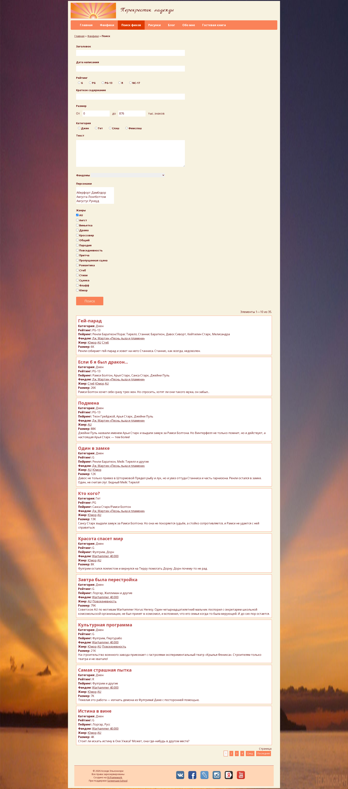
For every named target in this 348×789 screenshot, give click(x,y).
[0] (95, 189)
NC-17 (136, 83)
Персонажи (84, 183)
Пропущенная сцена (93, 260)
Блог (171, 25)
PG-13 (108, 83)
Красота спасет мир (100, 538)
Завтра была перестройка (107, 579)
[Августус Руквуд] (95, 201)
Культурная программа (105, 625)
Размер (81, 106)
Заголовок (83, 46)
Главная (86, 25)
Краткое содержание (91, 90)
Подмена (88, 403)
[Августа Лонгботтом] (95, 197)
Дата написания (87, 62)
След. (250, 753)
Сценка (84, 280)
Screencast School (117, 780)
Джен (85, 128)
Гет (100, 128)
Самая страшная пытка (105, 670)
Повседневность (91, 250)
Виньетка (85, 225)
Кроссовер (86, 235)
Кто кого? (89, 493)
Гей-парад (90, 321)
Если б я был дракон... (103, 362)
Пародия (85, 245)
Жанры (81, 210)
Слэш (115, 128)
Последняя (263, 753)
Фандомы (83, 175)
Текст (80, 135)
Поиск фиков (131, 25)
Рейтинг (82, 77)
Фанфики (107, 25)
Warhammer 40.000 (105, 556)
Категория (83, 123)
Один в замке (94, 448)
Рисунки (154, 25)
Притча (84, 255)
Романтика (87, 265)
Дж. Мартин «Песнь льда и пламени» (118, 338)
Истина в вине (94, 711)
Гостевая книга (214, 25)
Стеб (82, 270)
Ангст (83, 220)
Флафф (84, 285)
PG (94, 83)
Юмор (83, 290)
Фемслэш (135, 128)
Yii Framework (114, 777)
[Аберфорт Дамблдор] (95, 193)
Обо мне (188, 25)
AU (81, 215)
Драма (84, 230)
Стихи (83, 275)
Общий (84, 240)
